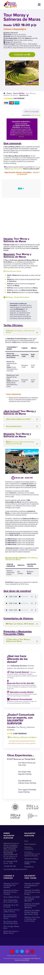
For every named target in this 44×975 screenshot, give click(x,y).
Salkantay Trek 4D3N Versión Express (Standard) (32, 906)
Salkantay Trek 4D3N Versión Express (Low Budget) (32, 892)
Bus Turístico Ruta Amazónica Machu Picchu (10, 917)
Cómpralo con (21, 54)
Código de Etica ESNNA (30, 863)
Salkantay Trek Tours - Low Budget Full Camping (11, 885)
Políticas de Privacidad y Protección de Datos (21, 955)
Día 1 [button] (20, 442)
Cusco (9, 93)
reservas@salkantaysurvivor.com (12, 869)
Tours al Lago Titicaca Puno (11, 927)
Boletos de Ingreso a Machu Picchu (11, 932)
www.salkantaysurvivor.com (13, 958)
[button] (36, 461)
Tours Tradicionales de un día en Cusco (11, 901)
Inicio (26, 841)
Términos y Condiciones (28, 848)
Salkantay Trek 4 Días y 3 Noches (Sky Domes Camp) (32, 919)
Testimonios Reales (31, 859)
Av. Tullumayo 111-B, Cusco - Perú (10, 862)
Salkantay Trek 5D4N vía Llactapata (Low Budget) (32, 885)
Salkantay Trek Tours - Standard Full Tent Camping (11, 892)
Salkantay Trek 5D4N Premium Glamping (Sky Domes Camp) (32, 912)
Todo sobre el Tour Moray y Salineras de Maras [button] (18, 640)
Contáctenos (29, 867)
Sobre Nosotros (30, 844)
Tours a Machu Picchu (11, 897)
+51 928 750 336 (10, 866)
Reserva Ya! (24, 95)
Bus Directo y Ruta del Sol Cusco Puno (11, 922)
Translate (37, 115)
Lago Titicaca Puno (16, 169)
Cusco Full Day (18, 93)
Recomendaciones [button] (13, 426)
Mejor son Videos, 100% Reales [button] (21, 623)
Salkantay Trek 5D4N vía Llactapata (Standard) (32, 899)
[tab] (22, 331)
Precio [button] (20, 331)
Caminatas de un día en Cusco (11, 906)
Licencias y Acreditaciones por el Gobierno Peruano (32, 854)
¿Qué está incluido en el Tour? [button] (18, 419)
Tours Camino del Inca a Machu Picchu (11, 911)
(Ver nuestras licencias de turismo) (24, 136)
